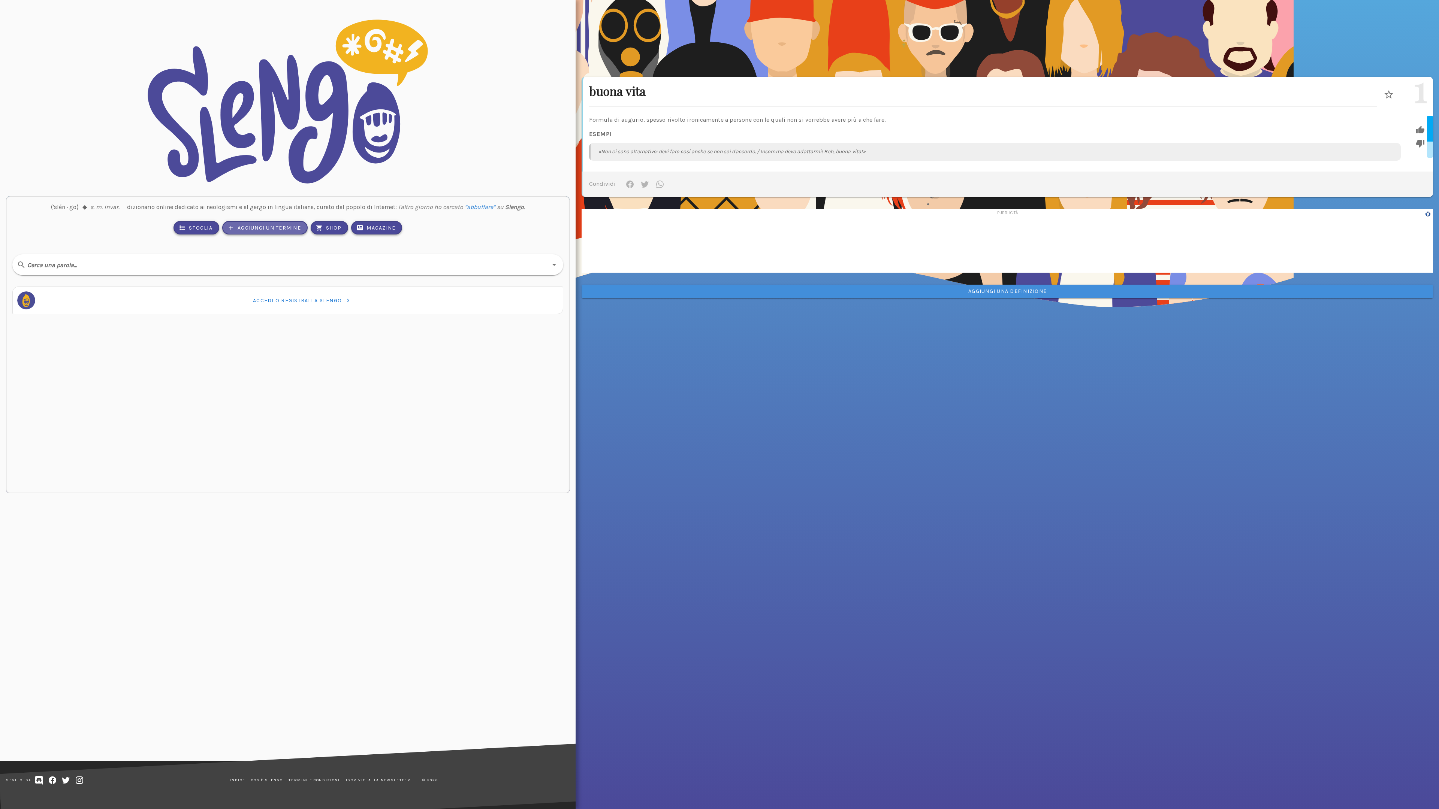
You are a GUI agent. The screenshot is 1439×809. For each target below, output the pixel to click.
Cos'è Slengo (267, 780)
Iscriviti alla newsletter (378, 780)
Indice (237, 780)
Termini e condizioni (314, 780)
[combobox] (287, 264)
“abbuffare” (480, 206)
